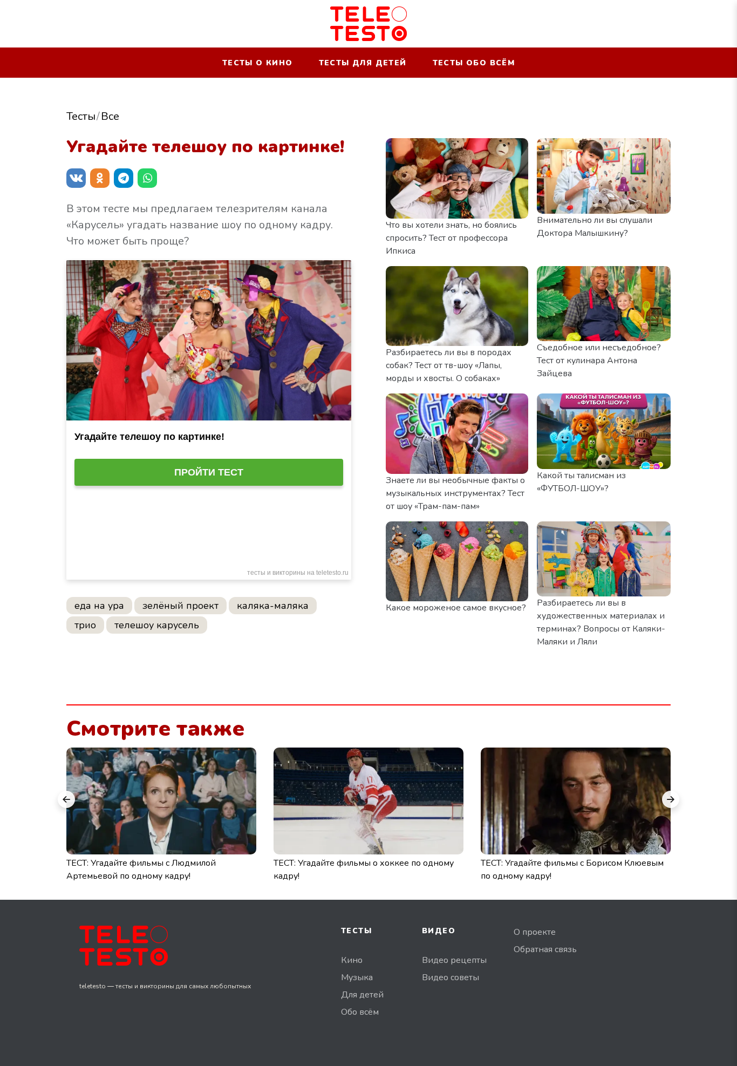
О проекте (535, 932)
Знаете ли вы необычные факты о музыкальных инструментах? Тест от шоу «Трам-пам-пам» (455, 493)
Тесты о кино (257, 63)
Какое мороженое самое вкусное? (456, 608)
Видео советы (450, 977)
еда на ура (99, 605)
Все (110, 116)
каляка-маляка (273, 605)
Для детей (362, 995)
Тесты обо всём (474, 63)
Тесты (80, 116)
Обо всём (360, 1012)
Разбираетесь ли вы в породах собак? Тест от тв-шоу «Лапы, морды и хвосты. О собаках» (448, 365)
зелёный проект (180, 605)
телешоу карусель (156, 625)
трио (85, 625)
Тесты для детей (363, 63)
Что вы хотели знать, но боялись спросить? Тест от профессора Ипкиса (451, 238)
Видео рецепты (454, 960)
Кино (352, 960)
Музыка (357, 977)
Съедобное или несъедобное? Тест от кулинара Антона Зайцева (599, 360)
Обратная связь (545, 949)
